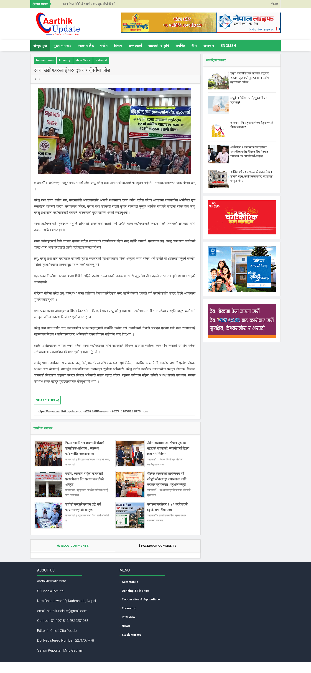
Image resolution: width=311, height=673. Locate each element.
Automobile (130, 582)
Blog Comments (74, 545)
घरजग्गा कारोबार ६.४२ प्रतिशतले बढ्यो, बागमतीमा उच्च (167, 507)
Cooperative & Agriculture (141, 599)
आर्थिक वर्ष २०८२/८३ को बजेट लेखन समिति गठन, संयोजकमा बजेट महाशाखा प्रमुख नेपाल (251, 176)
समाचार (209, 45)
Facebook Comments (158, 545)
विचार (118, 45)
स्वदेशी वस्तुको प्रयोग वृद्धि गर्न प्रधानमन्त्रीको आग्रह (83, 507)
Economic (129, 608)
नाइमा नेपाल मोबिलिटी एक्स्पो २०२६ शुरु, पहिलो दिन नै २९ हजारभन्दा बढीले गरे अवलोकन (88, 5)
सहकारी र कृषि (158, 45)
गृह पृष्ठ (42, 45)
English (228, 45)
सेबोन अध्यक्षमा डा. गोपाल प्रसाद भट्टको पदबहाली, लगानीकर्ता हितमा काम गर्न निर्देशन (168, 448)
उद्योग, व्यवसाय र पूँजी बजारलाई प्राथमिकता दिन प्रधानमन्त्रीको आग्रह (84, 479)
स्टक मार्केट (86, 45)
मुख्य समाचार (62, 45)
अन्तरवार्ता (135, 45)
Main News (83, 60)
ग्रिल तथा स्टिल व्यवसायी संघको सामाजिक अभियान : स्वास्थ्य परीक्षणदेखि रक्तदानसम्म (84, 448)
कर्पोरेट (180, 45)
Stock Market (131, 634)
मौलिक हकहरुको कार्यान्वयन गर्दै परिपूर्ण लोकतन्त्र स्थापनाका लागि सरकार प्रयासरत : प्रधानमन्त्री (166, 479)
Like (275, 4)
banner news (45, 60)
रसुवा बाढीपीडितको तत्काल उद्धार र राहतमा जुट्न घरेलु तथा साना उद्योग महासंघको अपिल (249, 77)
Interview (128, 617)
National (101, 60)
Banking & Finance (135, 590)
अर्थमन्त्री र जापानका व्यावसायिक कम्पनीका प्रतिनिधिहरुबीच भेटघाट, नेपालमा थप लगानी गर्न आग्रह (249, 151)
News (126, 625)
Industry (64, 60)
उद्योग (104, 45)
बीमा (194, 45)
